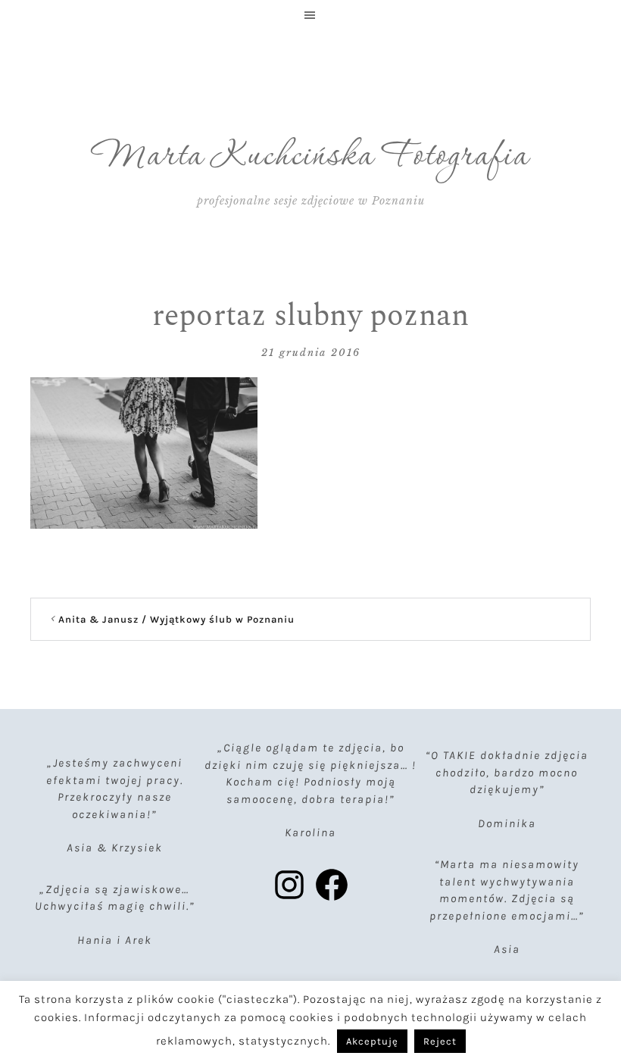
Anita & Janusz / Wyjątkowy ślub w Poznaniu (176, 619)
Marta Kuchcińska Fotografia (311, 157)
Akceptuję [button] (372, 1041)
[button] (310, 15)
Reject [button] (440, 1041)
